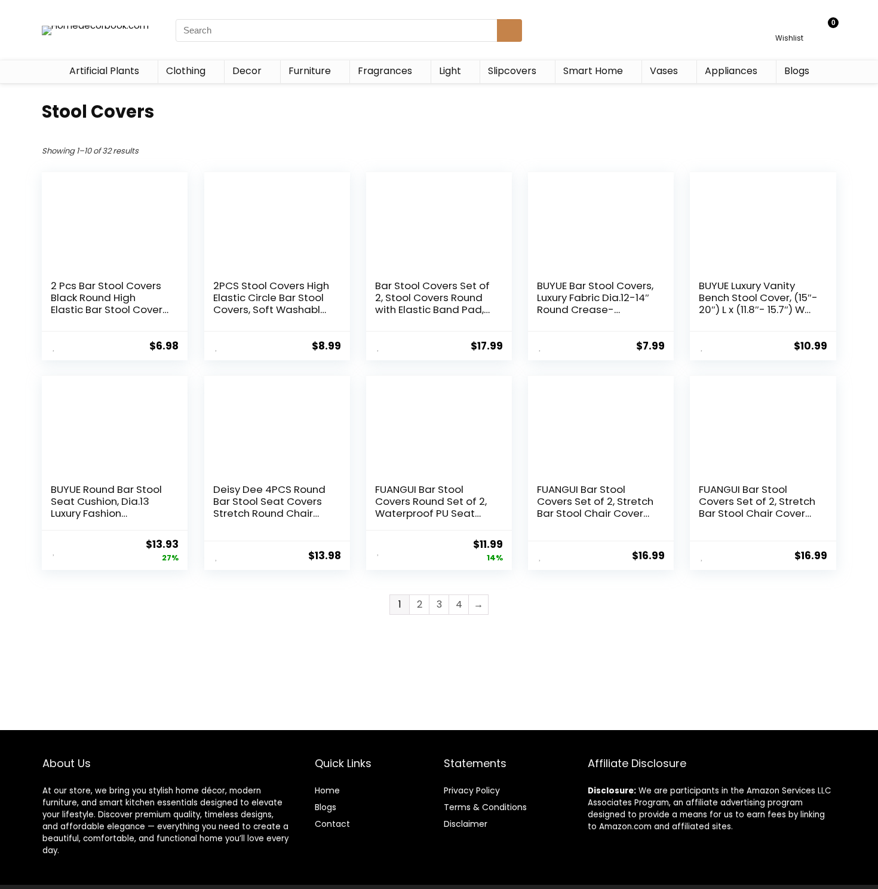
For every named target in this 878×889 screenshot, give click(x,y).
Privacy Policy (472, 790)
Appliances (731, 71)
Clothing (185, 71)
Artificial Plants (104, 71)
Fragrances (385, 71)
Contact (332, 824)
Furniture (309, 71)
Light (450, 71)
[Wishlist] (789, 25)
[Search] (509, 30)
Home (327, 790)
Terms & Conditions (485, 807)
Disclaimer (465, 824)
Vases (664, 71)
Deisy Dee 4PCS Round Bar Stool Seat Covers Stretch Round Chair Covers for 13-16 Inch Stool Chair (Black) (269, 513)
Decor (247, 71)
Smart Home (593, 71)
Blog (323, 807)
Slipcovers (512, 71)
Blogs (796, 71)
